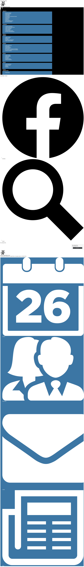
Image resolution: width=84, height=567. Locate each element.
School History (7, 15)
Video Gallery (7, 19)
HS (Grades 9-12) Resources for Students (11, 49)
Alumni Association (8, 64)
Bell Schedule (7, 46)
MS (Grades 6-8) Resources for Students (11, 48)
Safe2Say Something (8, 50)
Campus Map (7, 18)
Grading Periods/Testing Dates (10, 27)
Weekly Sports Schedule (9, 40)
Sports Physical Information (9, 39)
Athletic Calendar (8, 37)
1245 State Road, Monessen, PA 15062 (6, 256)
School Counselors (8, 28)
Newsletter (7, 57)
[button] (4, 10)
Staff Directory (7, 17)
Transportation (7, 72)
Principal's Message (8, 12)
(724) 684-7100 (17, 256)
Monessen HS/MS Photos (9, 20)
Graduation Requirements (9, 30)
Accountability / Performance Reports (11, 16)
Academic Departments (8, 26)
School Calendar (7, 55)
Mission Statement (8, 13)
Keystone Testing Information (9, 31)
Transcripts (7, 66)
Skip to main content (3, 0)
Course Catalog (7, 29)
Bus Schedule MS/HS (8, 21)
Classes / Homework (8, 45)
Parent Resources (8, 58)
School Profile (7, 14)
